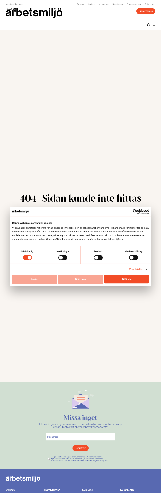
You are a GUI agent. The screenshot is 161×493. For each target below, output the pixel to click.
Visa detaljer (136, 269)
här (106, 460)
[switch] (62, 257)
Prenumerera (146, 11)
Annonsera (103, 4)
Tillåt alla (126, 279)
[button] (154, 25)
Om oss (80, 4)
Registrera (80, 448)
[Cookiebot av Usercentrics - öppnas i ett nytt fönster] (135, 211)
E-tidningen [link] (150, 4)
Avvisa (34, 279)
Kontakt (91, 4)
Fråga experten (134, 4)
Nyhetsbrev (117, 4)
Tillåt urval (80, 279)
